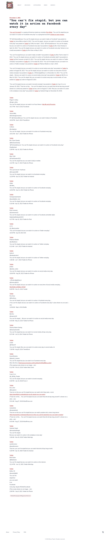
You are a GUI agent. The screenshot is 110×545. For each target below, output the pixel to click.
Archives (27, 5)
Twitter (11, 41)
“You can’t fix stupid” (15, 32)
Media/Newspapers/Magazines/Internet (21, 495)
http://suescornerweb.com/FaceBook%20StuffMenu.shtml (35, 363)
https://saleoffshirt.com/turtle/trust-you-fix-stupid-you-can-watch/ (27, 394)
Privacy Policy (16, 532)
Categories (37, 5)
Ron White (49, 32)
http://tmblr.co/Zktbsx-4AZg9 (17, 287)
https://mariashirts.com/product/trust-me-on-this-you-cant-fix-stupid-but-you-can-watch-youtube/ (36, 414)
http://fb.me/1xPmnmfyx (48, 104)
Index (45, 5)
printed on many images (57, 34)
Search (52, 5)
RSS (25, 532)
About (19, 5)
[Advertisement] (85, 29)
